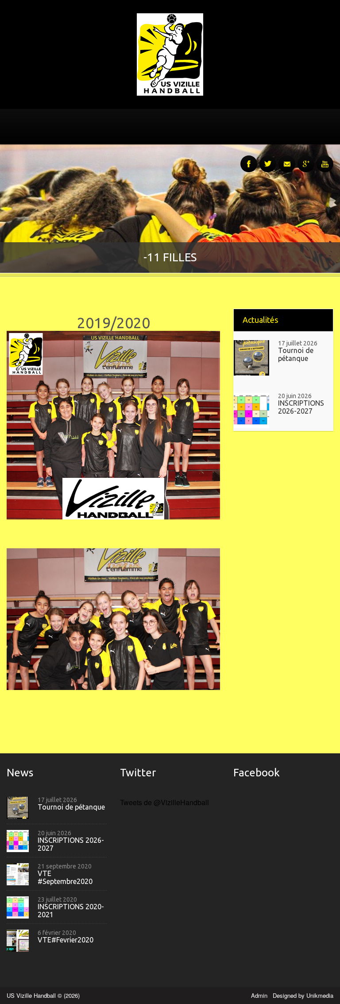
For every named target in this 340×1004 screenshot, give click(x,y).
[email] (286, 159)
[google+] (306, 159)
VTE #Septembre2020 (65, 877)
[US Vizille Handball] (170, 53)
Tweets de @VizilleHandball (164, 802)
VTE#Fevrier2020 (65, 940)
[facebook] (248, 159)
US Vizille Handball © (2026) (43, 995)
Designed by (303, 995)
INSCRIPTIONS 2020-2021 (71, 911)
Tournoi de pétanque (295, 354)
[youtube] (325, 159)
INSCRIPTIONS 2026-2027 (301, 407)
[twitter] (267, 159)
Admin (260, 995)
